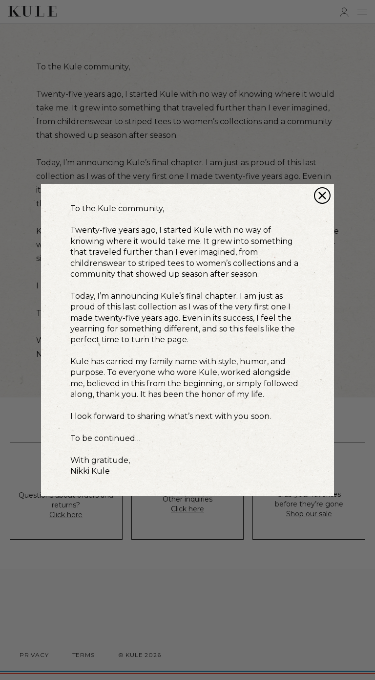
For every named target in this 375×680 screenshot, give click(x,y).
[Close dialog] (322, 195)
